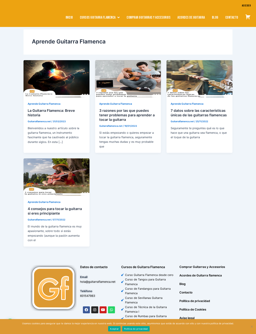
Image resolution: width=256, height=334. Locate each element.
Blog (215, 17)
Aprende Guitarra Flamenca (44, 103)
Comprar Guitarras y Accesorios (202, 267)
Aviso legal (187, 318)
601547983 (87, 295)
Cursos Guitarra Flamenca (98, 17)
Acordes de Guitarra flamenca (200, 275)
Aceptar (114, 328)
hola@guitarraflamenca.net (97, 281)
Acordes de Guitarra (191, 17)
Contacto (231, 17)
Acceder (246, 5)
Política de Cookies (192, 309)
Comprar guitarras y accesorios (148, 17)
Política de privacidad (194, 301)
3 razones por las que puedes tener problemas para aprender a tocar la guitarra (127, 115)
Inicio (69, 17)
